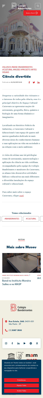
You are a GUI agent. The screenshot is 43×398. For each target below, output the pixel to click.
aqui (21, 195)
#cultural (31, 219)
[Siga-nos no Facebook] (12, 343)
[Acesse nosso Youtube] (24, 343)
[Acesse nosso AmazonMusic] (37, 343)
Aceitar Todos (21, 391)
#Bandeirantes (12, 219)
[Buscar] (38, 6)
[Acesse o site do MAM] (31, 356)
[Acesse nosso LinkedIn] (18, 343)
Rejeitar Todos (21, 385)
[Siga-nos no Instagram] (6, 343)
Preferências (21, 380)
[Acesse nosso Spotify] (30, 343)
